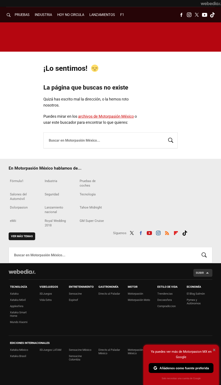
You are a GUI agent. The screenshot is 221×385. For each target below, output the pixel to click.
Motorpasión (135, 293)
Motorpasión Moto (139, 300)
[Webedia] (211, 3)
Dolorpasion (19, 207)
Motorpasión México (135, 351)
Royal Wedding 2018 (55, 223)
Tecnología (88, 194)
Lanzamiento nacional (54, 210)
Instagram (189, 14)
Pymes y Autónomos (194, 301)
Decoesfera (164, 300)
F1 (122, 15)
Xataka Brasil (18, 356)
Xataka (14, 293)
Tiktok (212, 14)
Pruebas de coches (88, 183)
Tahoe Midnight (91, 207)
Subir (200, 272)
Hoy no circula (70, 15)
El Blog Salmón (196, 293)
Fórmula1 (17, 181)
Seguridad (52, 194)
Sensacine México (80, 349)
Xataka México (19, 349)
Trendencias (165, 293)
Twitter (196, 14)
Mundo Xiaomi (18, 322)
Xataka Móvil (18, 300)
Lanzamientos (102, 15)
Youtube (204, 14)
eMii (13, 221)
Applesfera (16, 306)
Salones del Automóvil (18, 196)
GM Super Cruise (92, 221)
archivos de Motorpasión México (106, 116)
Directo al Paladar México (109, 351)
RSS (167, 232)
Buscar (171, 139)
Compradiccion (166, 306)
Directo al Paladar (109, 293)
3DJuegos (45, 293)
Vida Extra (45, 300)
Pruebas (22, 15)
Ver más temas (22, 236)
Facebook (181, 14)
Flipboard (175, 232)
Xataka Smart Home (18, 314)
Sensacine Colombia (75, 357)
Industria (43, 15)
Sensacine (75, 293)
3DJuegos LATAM (50, 349)
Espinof (73, 300)
